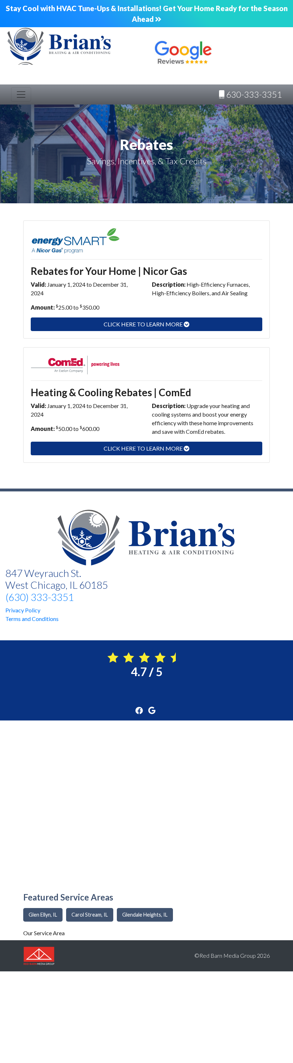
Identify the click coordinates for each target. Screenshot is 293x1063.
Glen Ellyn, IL (43, 915)
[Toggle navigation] (21, 94)
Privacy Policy (22, 610)
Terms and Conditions (32, 618)
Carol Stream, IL (89, 915)
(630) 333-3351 (39, 597)
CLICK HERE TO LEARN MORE (144, 324)
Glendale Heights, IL (145, 915)
